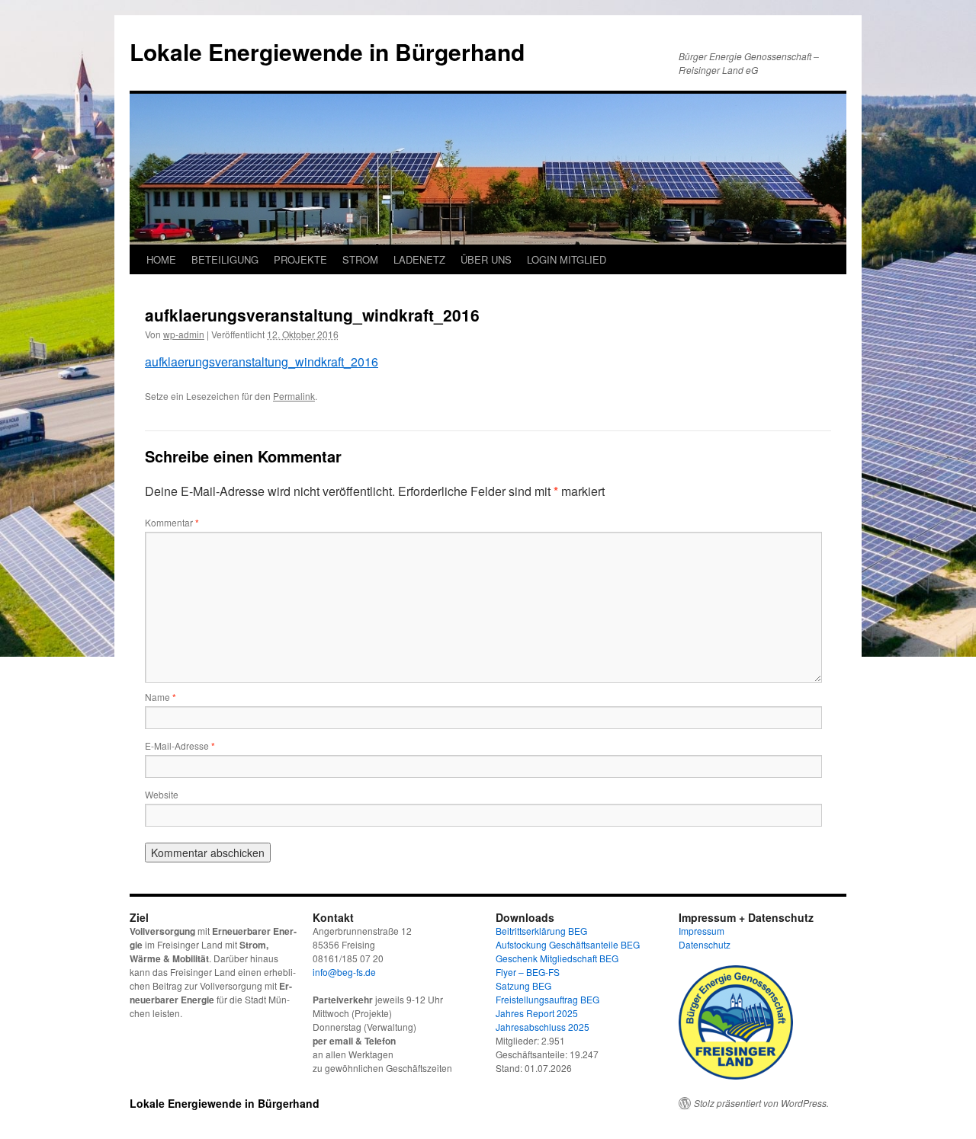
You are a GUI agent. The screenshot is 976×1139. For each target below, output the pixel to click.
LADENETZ (419, 259)
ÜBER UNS (486, 259)
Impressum (701, 930)
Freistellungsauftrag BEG (547, 999)
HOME (161, 259)
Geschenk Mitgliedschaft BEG (557, 958)
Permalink (294, 395)
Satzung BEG (523, 985)
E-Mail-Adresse (180, 745)
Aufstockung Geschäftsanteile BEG (568, 944)
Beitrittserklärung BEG (541, 930)
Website (161, 794)
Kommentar (172, 522)
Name (160, 696)
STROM (360, 259)
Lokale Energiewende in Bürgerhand (327, 51)
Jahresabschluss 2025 (542, 1026)
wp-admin (183, 334)
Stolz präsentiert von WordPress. (761, 1103)
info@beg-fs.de (344, 971)
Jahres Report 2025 (537, 1012)
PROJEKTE (300, 259)
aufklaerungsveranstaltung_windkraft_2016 (261, 361)
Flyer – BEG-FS (528, 971)
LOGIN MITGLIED (566, 259)
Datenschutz (704, 944)
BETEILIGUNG (224, 259)
